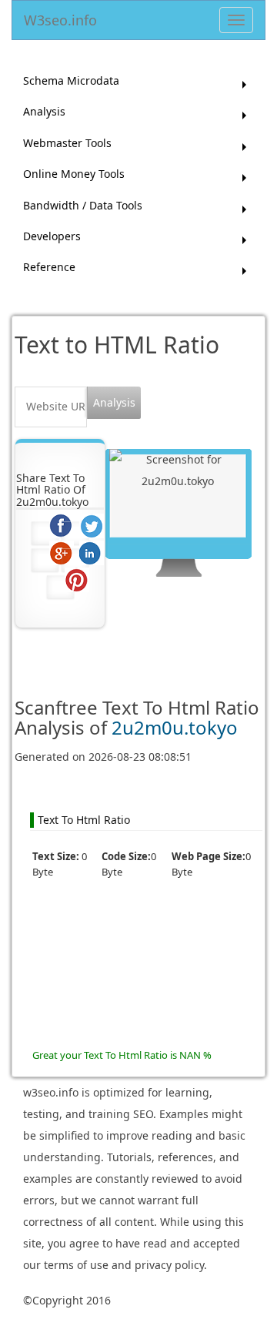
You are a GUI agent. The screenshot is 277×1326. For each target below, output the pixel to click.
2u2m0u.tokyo (175, 727)
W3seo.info (60, 17)
